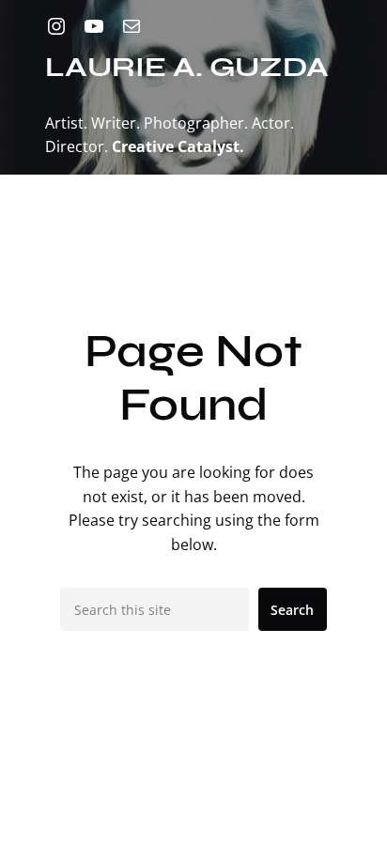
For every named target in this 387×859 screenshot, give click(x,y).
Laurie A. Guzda (187, 67)
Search (292, 610)
